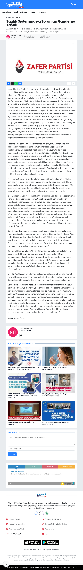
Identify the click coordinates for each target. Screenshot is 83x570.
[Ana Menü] (75, 4)
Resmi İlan (6, 12)
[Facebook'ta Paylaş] (8, 83)
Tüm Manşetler (50, 529)
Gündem (24, 12)
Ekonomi (42, 12)
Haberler (10, 17)
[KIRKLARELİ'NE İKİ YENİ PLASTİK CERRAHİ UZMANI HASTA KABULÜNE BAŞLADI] (24, 382)
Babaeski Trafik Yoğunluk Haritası (56, 524)
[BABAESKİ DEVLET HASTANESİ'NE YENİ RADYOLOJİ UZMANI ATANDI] (24, 356)
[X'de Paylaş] (12, 83)
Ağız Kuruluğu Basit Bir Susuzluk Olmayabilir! (54, 368)
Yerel (15, 12)
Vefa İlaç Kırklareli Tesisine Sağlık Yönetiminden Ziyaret (54, 395)
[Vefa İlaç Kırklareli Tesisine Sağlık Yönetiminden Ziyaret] (58, 382)
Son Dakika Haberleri (15, 534)
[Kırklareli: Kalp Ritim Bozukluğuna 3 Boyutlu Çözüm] (58, 411)
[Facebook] (36, 513)
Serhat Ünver (25, 331)
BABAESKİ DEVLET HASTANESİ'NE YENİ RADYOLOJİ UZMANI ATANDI (23, 368)
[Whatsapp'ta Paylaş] (16, 83)
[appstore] (32, 542)
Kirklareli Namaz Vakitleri (17, 524)
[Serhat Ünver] (13, 332)
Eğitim (33, 12)
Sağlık (19, 17)
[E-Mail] (21, 335)
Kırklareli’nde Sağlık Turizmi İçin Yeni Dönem (21, 423)
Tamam (75, 567)
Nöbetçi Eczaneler (15, 519)
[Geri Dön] (6, 564)
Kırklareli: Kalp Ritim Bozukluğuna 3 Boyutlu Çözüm (55, 423)
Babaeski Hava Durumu (53, 519)
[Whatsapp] (47, 513)
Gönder (12, 454)
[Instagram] (43, 513)
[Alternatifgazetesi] (15, 4)
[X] (39, 513)
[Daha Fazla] (20, 83)
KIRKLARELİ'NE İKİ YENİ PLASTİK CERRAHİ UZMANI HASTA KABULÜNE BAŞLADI (22, 396)
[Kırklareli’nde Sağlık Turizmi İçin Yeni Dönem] (24, 411)
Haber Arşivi (49, 534)
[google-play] (51, 542)
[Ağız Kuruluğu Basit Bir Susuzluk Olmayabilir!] (58, 356)
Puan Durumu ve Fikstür (16, 529)
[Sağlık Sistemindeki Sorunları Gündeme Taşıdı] (41, 60)
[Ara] (72, 4)
